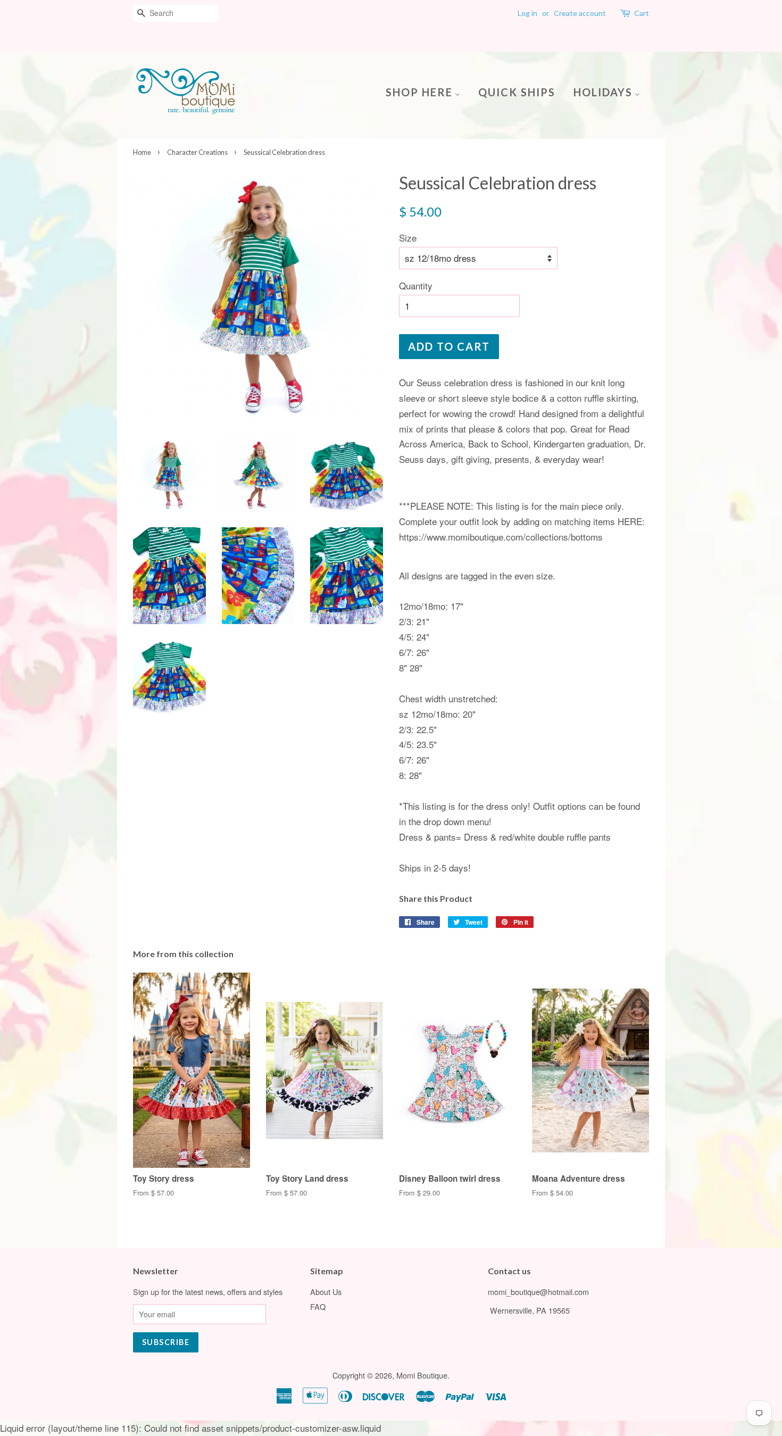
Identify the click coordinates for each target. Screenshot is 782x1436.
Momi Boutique (421, 1375)
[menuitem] (427, 91)
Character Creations (197, 152)
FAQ (318, 1306)
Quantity (415, 285)
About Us (326, 1291)
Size (408, 237)
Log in (527, 13)
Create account (580, 13)
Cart (641, 13)
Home (142, 152)
